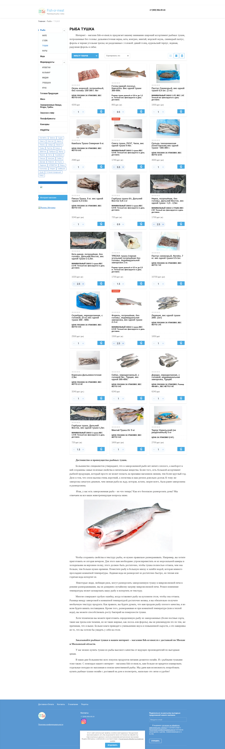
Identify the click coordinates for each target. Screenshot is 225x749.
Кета (50, 155)
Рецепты (84, 704)
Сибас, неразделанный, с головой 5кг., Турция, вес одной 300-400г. (125, 377)
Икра (42, 56)
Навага (59, 145)
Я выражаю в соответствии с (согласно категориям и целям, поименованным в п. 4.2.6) (166, 729)
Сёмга (42, 141)
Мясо (42, 99)
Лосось (42, 145)
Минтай (51, 141)
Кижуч (57, 148)
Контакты (61, 704)
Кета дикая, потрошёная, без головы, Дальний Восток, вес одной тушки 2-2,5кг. (88, 256)
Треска (52, 138)
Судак (60, 138)
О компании (73, 704)
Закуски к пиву (47, 112)
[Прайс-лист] (182, 55)
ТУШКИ (45, 46)
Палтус (49, 148)
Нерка (59, 141)
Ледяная (43, 165)
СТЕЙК (45, 40)
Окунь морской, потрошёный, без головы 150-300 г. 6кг (88, 89)
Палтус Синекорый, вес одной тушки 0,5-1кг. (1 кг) (168, 89)
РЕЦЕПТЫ (44, 130)
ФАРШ (44, 51)
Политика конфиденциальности (50, 725)
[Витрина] (170, 55)
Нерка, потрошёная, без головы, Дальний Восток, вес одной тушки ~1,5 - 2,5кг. (168, 200)
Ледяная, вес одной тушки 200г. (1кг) (166, 316)
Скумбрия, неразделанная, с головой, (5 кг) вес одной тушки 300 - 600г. (87, 317)
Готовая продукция (53, 172)
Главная (41, 21)
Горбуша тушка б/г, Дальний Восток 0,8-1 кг (127, 199)
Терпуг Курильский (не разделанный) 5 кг (164, 431)
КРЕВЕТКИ (46, 67)
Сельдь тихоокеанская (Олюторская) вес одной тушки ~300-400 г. (165, 145)
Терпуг (61, 151)
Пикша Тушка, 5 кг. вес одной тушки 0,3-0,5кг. (87, 199)
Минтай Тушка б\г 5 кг (123, 430)
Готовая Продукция (49, 93)
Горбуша (52, 151)
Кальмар (43, 169)
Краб (41, 172)
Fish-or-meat (55, 10)
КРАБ (44, 88)
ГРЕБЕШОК (46, 83)
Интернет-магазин (48, 197)
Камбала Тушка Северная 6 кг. (88, 143)
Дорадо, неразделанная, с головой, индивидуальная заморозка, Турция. (166, 377)
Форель (42, 155)
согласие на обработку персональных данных (164, 726)
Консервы (44, 124)
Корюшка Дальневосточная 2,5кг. (86, 376)
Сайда (50, 145)
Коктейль (43, 138)
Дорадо (42, 162)
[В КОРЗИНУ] (101, 111)
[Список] (176, 55)
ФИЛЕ (44, 35)
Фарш (62, 165)
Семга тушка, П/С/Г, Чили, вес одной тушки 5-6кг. (128, 144)
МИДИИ (45, 77)
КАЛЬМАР (46, 72)
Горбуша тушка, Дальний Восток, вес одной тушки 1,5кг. (88, 426)
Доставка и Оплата (46, 704)
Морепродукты (47, 62)
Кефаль (51, 162)
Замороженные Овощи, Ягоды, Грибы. (51, 106)
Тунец (42, 148)
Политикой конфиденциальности (162, 730)
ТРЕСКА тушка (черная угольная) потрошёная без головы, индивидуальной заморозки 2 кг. (126, 259)
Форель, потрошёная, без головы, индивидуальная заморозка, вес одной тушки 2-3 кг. (127, 318)
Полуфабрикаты (47, 118)
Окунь (59, 162)
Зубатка (43, 151)
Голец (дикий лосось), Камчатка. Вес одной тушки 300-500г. (126, 88)
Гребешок (61, 169)
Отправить (155, 741)
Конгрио (51, 158)
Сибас (59, 158)
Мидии (52, 169)
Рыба (49, 21)
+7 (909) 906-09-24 (157, 10)
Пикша (42, 158)
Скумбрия (59, 155)
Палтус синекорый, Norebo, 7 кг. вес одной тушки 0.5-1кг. (167, 257)
